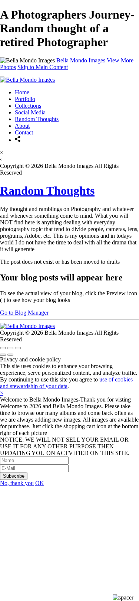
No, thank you (17, 483)
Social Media (30, 112)
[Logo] (27, 80)
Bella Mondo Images (80, 60)
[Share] (18, 140)
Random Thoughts (37, 119)
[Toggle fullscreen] (10, 348)
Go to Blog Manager (24, 312)
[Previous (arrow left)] (3, 355)
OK (39, 483)
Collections (28, 106)
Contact (24, 132)
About (22, 126)
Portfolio (25, 99)
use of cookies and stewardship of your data (66, 382)
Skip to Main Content (42, 67)
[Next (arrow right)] (10, 355)
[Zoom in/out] (18, 348)
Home (22, 92)
